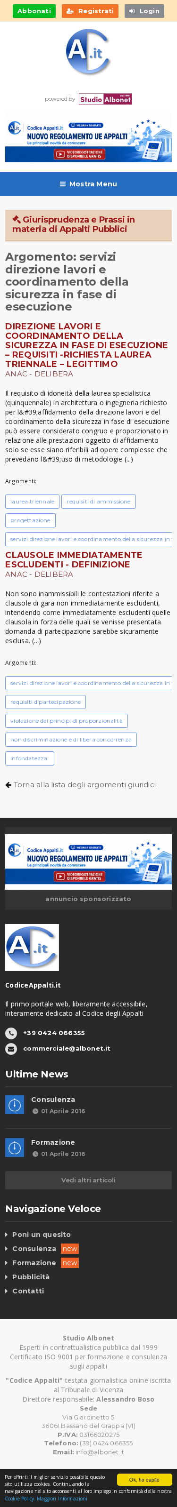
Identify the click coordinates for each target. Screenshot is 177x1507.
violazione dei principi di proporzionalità (66, 720)
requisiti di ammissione (98, 501)
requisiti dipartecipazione (45, 701)
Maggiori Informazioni (62, 1498)
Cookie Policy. (20, 1498)
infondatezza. (29, 758)
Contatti (28, 1291)
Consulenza (53, 1099)
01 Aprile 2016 (63, 1111)
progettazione (30, 520)
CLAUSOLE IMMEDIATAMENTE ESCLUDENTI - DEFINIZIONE (74, 560)
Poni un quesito (41, 1234)
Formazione (53, 1142)
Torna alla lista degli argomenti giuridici (85, 784)
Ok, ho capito (144, 1479)
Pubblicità (31, 1277)
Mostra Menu (93, 184)
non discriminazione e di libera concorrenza (71, 739)
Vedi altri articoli (88, 1180)
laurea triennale (32, 501)
